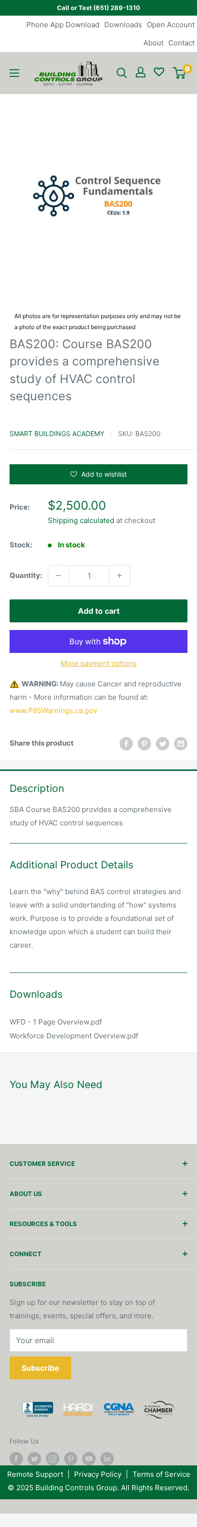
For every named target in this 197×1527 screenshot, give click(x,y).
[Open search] (122, 73)
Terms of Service (161, 1474)
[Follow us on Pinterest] (70, 1458)
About (153, 42)
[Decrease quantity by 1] (58, 576)
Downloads (123, 24)
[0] (179, 73)
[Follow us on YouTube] (89, 1458)
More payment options (99, 663)
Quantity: (26, 575)
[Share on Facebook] (126, 743)
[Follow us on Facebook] (16, 1458)
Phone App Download (62, 24)
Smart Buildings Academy (57, 433)
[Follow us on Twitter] (34, 1458)
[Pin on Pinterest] (144, 743)
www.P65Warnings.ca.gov (53, 710)
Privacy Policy (97, 1474)
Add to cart (99, 611)
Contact (181, 42)
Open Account (171, 24)
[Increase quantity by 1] (119, 576)
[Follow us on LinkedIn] (107, 1458)
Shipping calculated (81, 520)
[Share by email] (180, 743)
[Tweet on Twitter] (162, 743)
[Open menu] (14, 73)
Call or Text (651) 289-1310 (98, 7)
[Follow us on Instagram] (52, 1458)
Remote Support (35, 1474)
